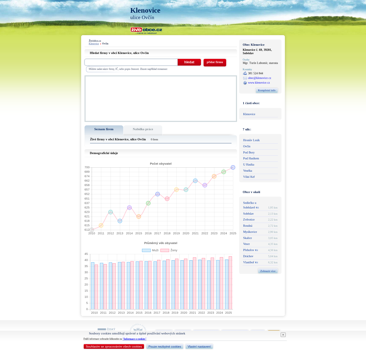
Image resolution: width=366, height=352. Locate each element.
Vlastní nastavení (199, 346)
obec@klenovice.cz (259, 78)
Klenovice (94, 43)
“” (134, 338)
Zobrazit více (268, 271)
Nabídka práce (143, 129)
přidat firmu (215, 62)
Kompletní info (267, 90)
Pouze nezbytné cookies (164, 346)
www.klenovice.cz (259, 82)
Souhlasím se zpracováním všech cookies (114, 346)
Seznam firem (104, 129)
